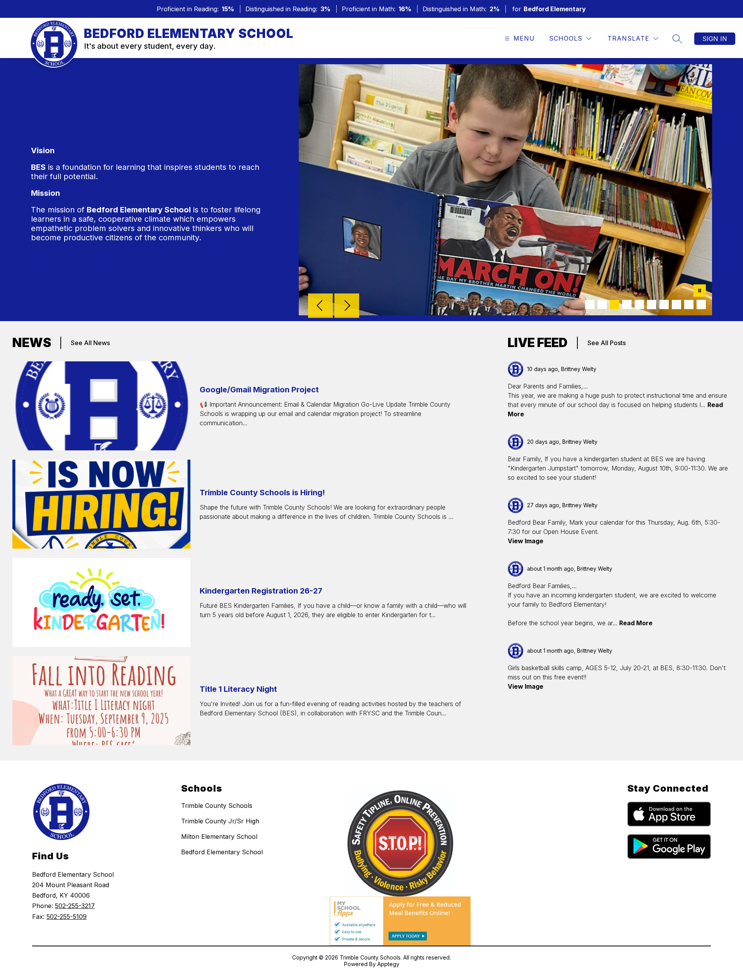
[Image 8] (676, 304)
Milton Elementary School (219, 836)
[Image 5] (639, 304)
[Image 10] (701, 304)
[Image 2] (602, 304)
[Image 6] (651, 304)
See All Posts (606, 343)
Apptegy (388, 964)
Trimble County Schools (216, 805)
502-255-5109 (66, 916)
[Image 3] (614, 304)
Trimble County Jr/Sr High (220, 821)
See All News (90, 343)
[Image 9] (688, 304)
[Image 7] (664, 304)
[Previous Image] (320, 306)
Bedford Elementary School (222, 852)
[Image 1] (589, 304)
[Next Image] (346, 306)
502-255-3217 (75, 906)
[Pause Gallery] (699, 291)
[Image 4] (627, 304)
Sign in (714, 39)
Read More (635, 623)
